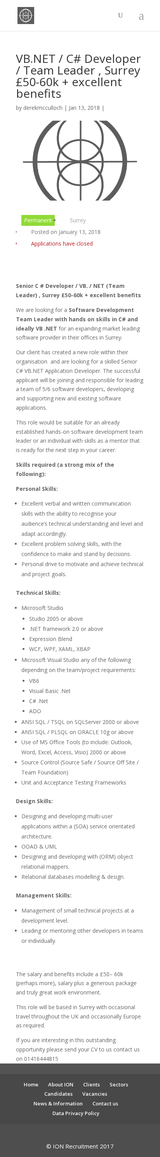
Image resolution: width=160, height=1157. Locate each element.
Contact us (105, 1103)
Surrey (78, 220)
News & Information (58, 1103)
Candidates (58, 1093)
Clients (91, 1084)
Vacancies (94, 1093)
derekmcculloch (43, 107)
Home (31, 1084)
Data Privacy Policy (75, 1113)
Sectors (119, 1084)
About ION (60, 1084)
